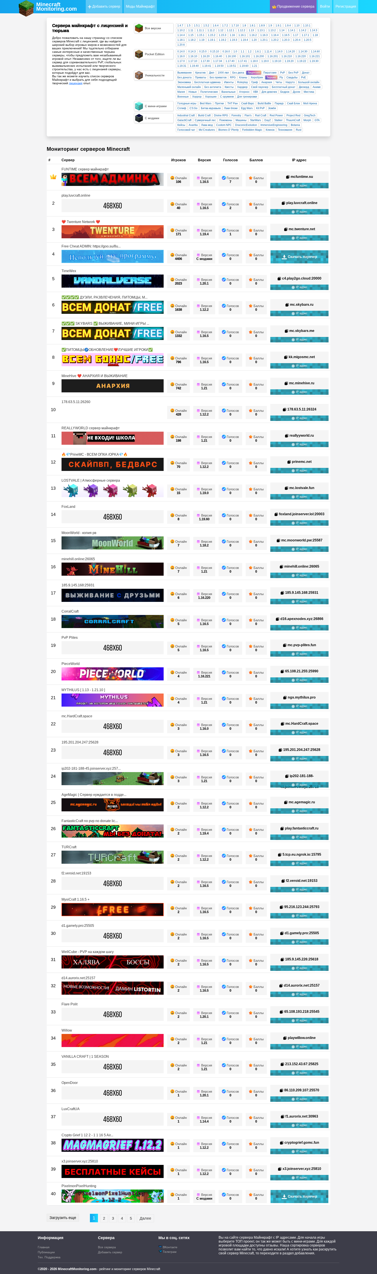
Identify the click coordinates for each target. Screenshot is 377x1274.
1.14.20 (290, 51)
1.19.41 (206, 66)
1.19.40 (194, 66)
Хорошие (211, 96)
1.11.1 (200, 30)
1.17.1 (305, 35)
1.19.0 (265, 61)
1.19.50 (219, 66)
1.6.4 (216, 25)
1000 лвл (223, 72)
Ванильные (228, 92)
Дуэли (296, 92)
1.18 (315, 35)
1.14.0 (279, 51)
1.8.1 (252, 25)
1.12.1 (230, 30)
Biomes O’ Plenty (228, 130)
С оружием (227, 96)
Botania (295, 125)
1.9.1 (278, 25)
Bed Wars (205, 103)
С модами (204, 259)
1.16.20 (205, 56)
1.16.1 (242, 35)
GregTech (309, 115)
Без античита (212, 87)
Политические (209, 92)
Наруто (290, 82)
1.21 (254, 66)
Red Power (276, 115)
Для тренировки (247, 96)
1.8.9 (262, 25)
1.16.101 (245, 56)
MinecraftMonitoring (56, 6)
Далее (145, 1218)
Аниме (317, 87)
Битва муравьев (211, 108)
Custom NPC (224, 125)
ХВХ (255, 92)
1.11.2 (211, 30)
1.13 (251, 30)
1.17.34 (217, 61)
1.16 (232, 35)
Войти (325, 6)
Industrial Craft (186, 115)
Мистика (309, 92)
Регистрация (346, 6)
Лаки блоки (231, 108)
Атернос (244, 92)
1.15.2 (211, 35)
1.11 (190, 30)
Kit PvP (260, 108)
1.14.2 (302, 30)
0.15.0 (203, 51)
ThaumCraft (293, 120)
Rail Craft (260, 115)
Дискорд (304, 87)
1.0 (235, 51)
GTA (317, 120)
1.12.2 (241, 30)
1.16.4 (275, 35)
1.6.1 (258, 51)
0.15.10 (214, 51)
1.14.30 (302, 51)
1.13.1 (261, 30)
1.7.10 (235, 25)
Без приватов (218, 77)
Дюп (211, 72)
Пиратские (270, 72)
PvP (282, 72)
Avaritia (193, 125)
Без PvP (293, 72)
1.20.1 (264, 40)
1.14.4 (181, 35)
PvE (303, 77)
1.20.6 (181, 44)
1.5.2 (206, 25)
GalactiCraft (184, 120)
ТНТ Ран (232, 103)
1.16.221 (314, 56)
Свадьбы (292, 77)
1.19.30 (314, 61)
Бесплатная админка (207, 82)
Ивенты (229, 82)
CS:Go (193, 108)
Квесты (229, 87)
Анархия (266, 82)
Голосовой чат (186, 130)
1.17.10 (192, 61)
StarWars (255, 120)
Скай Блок (293, 103)
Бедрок (284, 92)
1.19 (201, 40)
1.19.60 (244, 66)
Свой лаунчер (259, 87)
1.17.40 (230, 61)
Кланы (243, 77)
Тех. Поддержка (49, 1257)
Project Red (293, 115)
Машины (241, 120)
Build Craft (204, 115)
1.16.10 (192, 56)
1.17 (295, 35)
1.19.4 (244, 40)
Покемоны (225, 120)
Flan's (248, 115)
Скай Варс (247, 103)
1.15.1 (200, 35)
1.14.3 (313, 30)
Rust (298, 130)
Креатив (200, 72)
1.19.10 (276, 61)
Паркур (279, 103)
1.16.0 (181, 56)
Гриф (254, 82)
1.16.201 (272, 56)
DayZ (267, 120)
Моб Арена (310, 103)
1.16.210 (286, 56)
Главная (44, 1247)
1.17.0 (181, 61)
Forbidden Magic (252, 130)
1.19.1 (211, 40)
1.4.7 (180, 25)
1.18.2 (192, 40)
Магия (181, 92)
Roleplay (242, 82)
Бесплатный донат (283, 87)
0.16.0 (226, 51)
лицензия (75, 83)
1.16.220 (300, 56)
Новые (192, 92)
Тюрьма (271, 77)
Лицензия (254, 72)
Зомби (272, 108)
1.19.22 (301, 61)
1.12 (220, 30)
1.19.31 (181, 66)
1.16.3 (264, 35)
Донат (306, 72)
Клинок (270, 130)
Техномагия (285, 130)
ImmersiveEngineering (273, 125)
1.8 (244, 25)
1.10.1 (306, 25)
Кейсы (181, 125)
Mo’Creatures (207, 130)
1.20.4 (296, 40)
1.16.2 (253, 35)
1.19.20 (289, 61)
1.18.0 (254, 61)
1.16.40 (217, 56)
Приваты (200, 77)
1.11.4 (268, 51)
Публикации (46, 1252)
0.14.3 (192, 51)
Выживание (184, 72)
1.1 (242, 51)
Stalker (278, 120)
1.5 (188, 25)
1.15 (191, 35)
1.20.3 (286, 40)
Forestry (236, 115)
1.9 (270, 25)
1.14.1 (291, 30)
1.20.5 (307, 40)
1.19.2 (222, 40)
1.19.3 (233, 40)
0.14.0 (181, 51)
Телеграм (169, 1251)
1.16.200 (259, 56)
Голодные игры (186, 103)
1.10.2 (181, 30)
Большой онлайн (308, 82)
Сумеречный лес (205, 120)
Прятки (219, 103)
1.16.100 (231, 56)
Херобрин (257, 77)
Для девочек (269, 92)
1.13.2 (272, 30)
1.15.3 (222, 35)
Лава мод (207, 125)
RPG (233, 77)
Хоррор (197, 96)
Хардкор (242, 87)
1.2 (250, 51)
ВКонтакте (169, 1247)
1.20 (254, 40)
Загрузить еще (63, 1218)
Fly (281, 77)
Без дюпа (238, 72)
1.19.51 (231, 66)
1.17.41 (242, 61)
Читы (279, 82)
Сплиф (181, 108)
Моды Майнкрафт (140, 6)
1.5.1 (197, 25)
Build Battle (264, 103)
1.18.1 (181, 40)
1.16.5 (286, 35)
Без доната (184, 77)
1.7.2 (225, 25)
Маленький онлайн (189, 87)
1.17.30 (205, 61)
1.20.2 (275, 40)
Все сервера (107, 1247)
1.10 (297, 25)
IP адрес (301, 185)
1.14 (281, 30)
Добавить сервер (105, 6)
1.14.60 (315, 51)
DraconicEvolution (246, 125)
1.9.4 (288, 25)
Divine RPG (221, 115)
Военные (183, 96)
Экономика (184, 82)
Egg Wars (247, 108)
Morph (307, 120)
